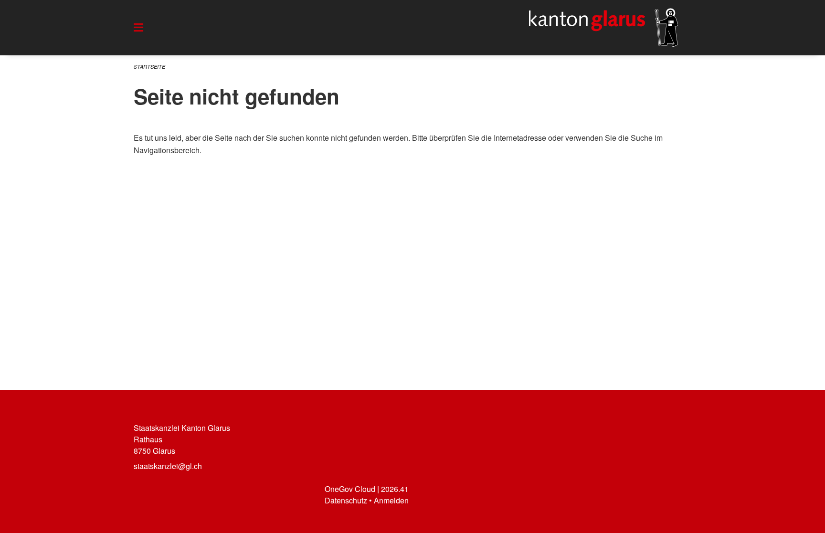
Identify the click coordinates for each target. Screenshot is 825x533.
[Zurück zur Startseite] (603, 27)
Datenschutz (346, 500)
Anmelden (391, 500)
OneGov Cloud (350, 488)
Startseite (149, 66)
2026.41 (395, 488)
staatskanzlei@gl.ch (168, 465)
